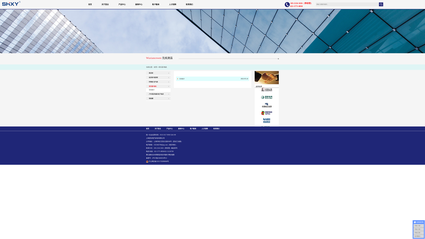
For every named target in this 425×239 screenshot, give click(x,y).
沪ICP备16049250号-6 (159, 158)
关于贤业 (105, 4)
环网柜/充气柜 (153, 82)
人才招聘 (172, 4)
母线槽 (151, 98)
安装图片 (152, 90)
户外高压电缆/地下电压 (156, 94)
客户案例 (155, 4)
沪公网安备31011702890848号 (159, 161)
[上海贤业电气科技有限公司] (11, 3)
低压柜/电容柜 (153, 77)
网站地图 (171, 155)
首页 (90, 4)
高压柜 (151, 73)
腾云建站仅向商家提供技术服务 (157, 155)
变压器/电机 (163, 67)
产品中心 (122, 4)
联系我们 (189, 4)
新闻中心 (138, 4)
